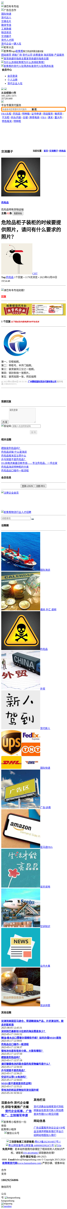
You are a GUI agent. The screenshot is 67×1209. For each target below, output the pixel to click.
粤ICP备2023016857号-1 (48, 1141)
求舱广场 (17, 55)
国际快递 (6, 14)
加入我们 (51, 1135)
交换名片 (6, 21)
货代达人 (6, 17)
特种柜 (17, 121)
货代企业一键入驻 (11, 43)
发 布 (33, 432)
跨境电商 (34, 117)
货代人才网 (7, 40)
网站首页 (6, 55)
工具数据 (6, 28)
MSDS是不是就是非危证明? (16, 1083)
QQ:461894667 (31, 1153)
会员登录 (12, 76)
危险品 (16, 113)
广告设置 (39, 1127)
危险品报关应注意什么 (13, 455)
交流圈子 (6, 36)
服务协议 (49, 1127)
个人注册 (12, 79)
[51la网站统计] (58, 1145)
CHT (35, 273)
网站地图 (41, 1135)
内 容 (4, 422)
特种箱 (26, 113)
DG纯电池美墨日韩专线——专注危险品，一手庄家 (29, 463)
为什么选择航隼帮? (34, 62)
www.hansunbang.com (29, 1163)
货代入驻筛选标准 (44, 66)
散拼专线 (6, 25)
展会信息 (41, 1110)
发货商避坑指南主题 (37, 58)
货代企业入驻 (14, 83)
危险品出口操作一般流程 (15, 470)
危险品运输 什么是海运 (14, 452)
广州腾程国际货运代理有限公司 (42, 381)
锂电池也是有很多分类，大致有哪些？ (22, 1051)
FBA (43, 117)
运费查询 (38, 55)
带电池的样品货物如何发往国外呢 (20, 1090)
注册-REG (40, 486)
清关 (50, 117)
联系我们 (51, 1131)
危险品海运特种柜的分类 (15, 467)
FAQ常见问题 (51, 1114)
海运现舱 (49, 55)
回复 (3, 296)
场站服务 (48, 113)
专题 (41, 1114)
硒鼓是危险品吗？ (11, 448)
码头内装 (16, 117)
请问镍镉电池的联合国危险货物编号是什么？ (26, 1064)
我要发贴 (18, 213)
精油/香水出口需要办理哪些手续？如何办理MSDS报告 (31, 1037)
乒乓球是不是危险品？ (13, 459)
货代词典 (39, 1106)
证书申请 (36, 113)
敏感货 (58, 113)
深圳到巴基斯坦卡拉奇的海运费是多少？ (23, 1031)
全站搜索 (49, 1106)
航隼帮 (19, 51)
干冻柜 (5, 117)
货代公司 (27, 55)
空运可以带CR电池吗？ (14, 1077)
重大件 (58, 117)
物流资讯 (6, 32)
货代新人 (51, 1110)
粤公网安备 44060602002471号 (37, 1145)
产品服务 (59, 55)
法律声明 (41, 1131)
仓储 (25, 117)
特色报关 (7, 121)
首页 (46, 151)
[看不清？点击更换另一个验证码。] (6, 426)
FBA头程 (6, 113)
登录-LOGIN (27, 486)
